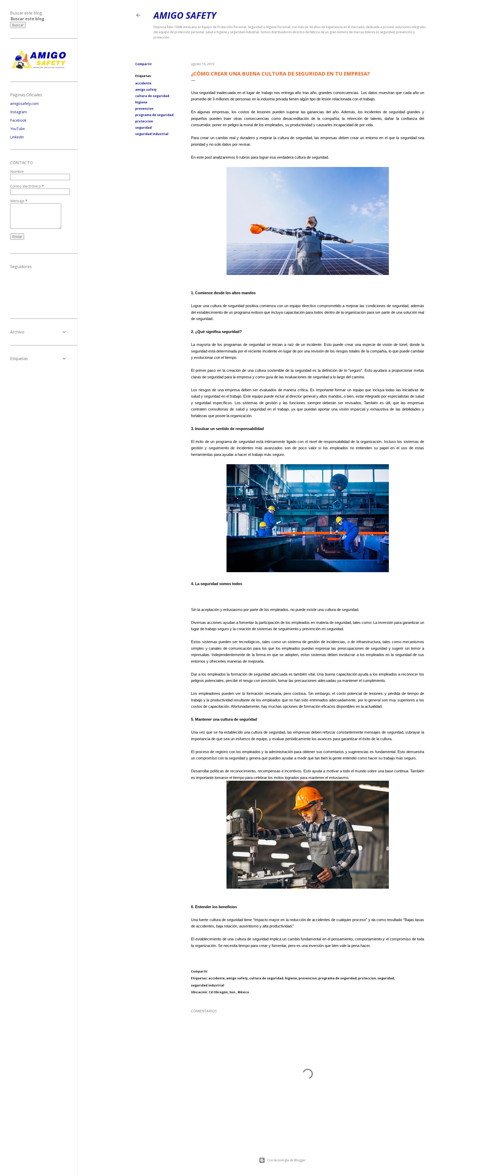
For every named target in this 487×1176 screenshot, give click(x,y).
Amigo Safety (184, 15)
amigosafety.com (24, 103)
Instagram (18, 111)
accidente (143, 83)
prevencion (144, 108)
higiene (141, 102)
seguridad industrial (151, 134)
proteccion (144, 121)
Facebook (18, 120)
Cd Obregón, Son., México (229, 992)
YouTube (17, 128)
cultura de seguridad (152, 96)
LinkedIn (17, 137)
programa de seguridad (154, 115)
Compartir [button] (143, 64)
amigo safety (146, 89)
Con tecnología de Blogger (286, 1160)
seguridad (143, 127)
